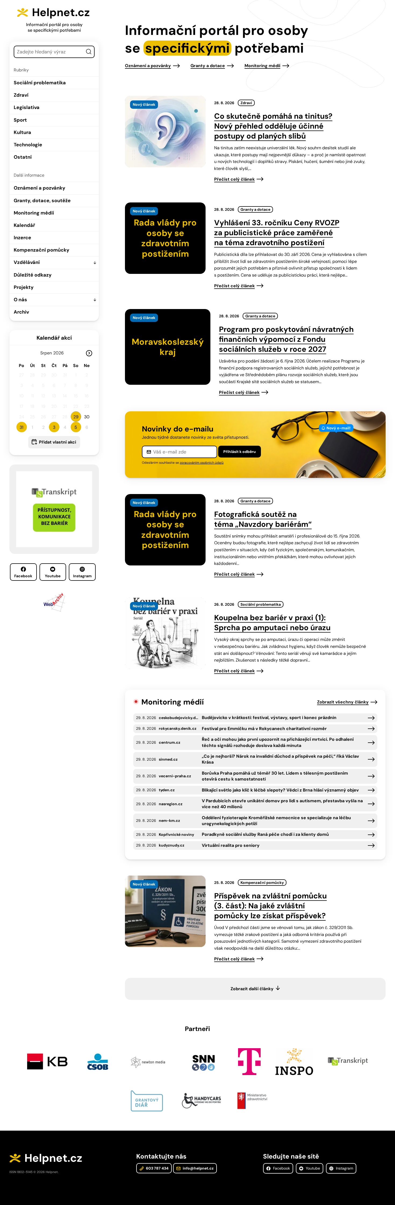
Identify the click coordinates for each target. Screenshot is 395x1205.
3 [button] (54, 427)
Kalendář (24, 225)
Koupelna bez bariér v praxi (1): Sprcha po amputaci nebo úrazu (272, 623)
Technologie (28, 144)
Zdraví (21, 95)
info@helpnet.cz (198, 1168)
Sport (20, 120)
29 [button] (75, 417)
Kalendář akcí (54, 337)
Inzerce (22, 237)
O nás (20, 299)
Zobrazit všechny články (343, 702)
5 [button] (75, 427)
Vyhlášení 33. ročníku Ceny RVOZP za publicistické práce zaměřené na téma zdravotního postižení (276, 233)
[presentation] (165, 131)
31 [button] (21, 427)
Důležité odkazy (33, 275)
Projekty (24, 287)
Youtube (52, 576)
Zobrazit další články (252, 989)
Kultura (22, 132)
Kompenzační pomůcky (41, 250)
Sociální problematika (40, 82)
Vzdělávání (27, 262)
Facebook (23, 576)
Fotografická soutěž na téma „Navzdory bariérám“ (263, 519)
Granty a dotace (208, 65)
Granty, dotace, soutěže (42, 200)
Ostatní (23, 157)
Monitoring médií (34, 213)
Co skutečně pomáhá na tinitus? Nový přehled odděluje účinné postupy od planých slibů (273, 126)
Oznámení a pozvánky (39, 188)
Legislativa (27, 107)
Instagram (82, 576)
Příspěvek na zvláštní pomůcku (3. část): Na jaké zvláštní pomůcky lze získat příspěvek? (270, 906)
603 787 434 (156, 1168)
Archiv (21, 312)
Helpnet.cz (61, 12)
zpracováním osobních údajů (202, 462)
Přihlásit (239, 451)
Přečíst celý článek (234, 179)
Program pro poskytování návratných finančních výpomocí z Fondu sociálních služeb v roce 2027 (286, 339)
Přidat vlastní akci (57, 442)
